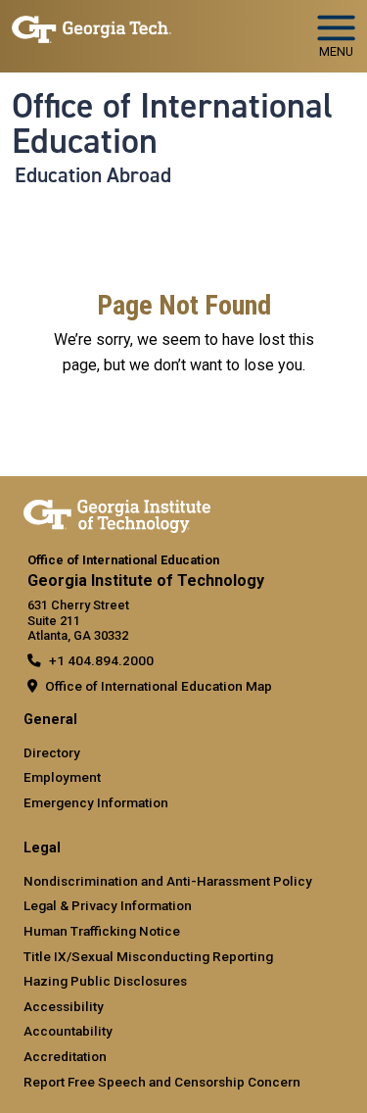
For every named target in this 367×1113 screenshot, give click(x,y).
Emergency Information (95, 802)
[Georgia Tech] (116, 512)
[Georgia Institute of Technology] (91, 28)
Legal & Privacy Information (107, 905)
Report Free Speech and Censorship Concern (161, 1081)
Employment (62, 777)
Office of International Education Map (158, 686)
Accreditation (65, 1056)
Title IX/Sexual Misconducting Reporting (148, 956)
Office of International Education (172, 124)
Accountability (68, 1031)
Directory (51, 752)
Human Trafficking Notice (101, 931)
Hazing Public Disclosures (105, 981)
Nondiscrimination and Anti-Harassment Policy (167, 881)
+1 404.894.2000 (101, 660)
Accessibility (63, 1006)
